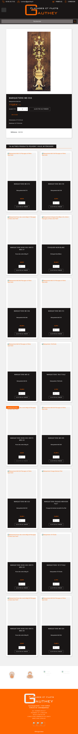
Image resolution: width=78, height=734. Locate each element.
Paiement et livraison (39, 712)
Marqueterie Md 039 (56, 438)
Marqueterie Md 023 (22, 501)
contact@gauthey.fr (27, 1)
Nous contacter (39, 714)
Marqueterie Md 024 (56, 629)
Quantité (12, 109)
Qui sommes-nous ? (39, 710)
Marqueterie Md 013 (56, 311)
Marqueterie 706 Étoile (56, 374)
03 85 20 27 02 (10, 1)
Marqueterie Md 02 (21, 374)
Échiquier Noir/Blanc (56, 247)
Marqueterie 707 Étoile (56, 565)
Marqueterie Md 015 (22, 184)
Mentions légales (39, 718)
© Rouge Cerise (39, 731)
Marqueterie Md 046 (22, 311)
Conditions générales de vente (39, 716)
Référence (14, 132)
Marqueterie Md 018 (56, 184)
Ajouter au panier (40, 109)
